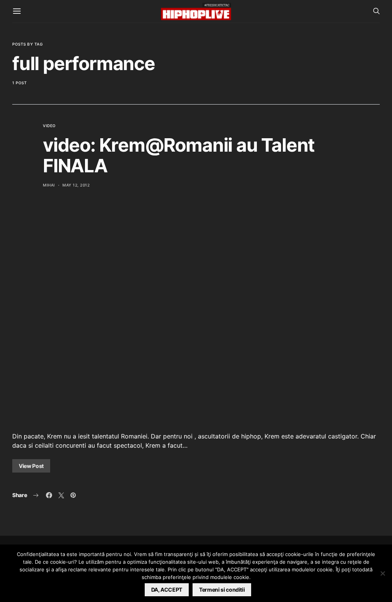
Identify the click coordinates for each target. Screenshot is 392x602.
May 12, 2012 (76, 185)
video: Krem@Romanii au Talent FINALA (179, 155)
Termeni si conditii (222, 589)
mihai (49, 185)
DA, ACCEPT (167, 589)
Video (49, 125)
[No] (382, 573)
